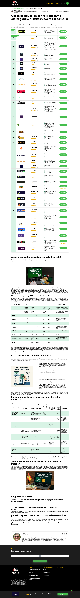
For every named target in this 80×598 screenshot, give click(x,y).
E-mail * (42, 296)
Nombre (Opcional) (28, 296)
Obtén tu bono (40, 304)
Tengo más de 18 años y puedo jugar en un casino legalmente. (37, 300)
